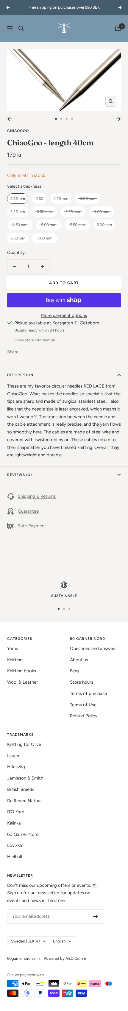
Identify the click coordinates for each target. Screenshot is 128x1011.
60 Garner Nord (23, 834)
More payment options (64, 315)
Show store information (34, 340)
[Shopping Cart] (118, 28)
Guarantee (28, 511)
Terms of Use (83, 704)
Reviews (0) (19, 475)
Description (20, 375)
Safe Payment (32, 525)
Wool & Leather (22, 682)
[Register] (95, 916)
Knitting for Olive (24, 744)
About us (79, 659)
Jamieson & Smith (25, 778)
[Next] (118, 119)
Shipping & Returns (37, 496)
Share (12, 351)
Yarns (12, 648)
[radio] (17, 198)
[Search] (21, 28)
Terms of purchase (88, 693)
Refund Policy (83, 715)
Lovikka (14, 845)
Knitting (15, 659)
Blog (74, 671)
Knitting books (21, 671)
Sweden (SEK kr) (25, 941)
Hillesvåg (16, 766)
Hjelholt (15, 856)
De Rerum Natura (24, 800)
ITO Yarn (15, 811)
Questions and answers (93, 648)
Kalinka (14, 823)
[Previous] (9, 119)
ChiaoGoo (18, 131)
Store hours (81, 682)
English (59, 941)
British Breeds (20, 789)
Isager (13, 755)
